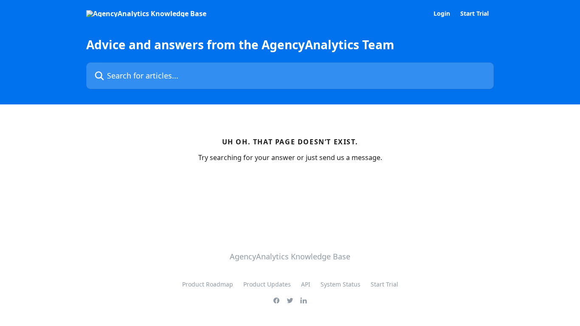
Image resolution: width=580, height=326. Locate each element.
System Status (340, 284)
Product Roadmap (207, 284)
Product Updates (267, 284)
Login (442, 14)
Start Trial (474, 14)
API (305, 284)
